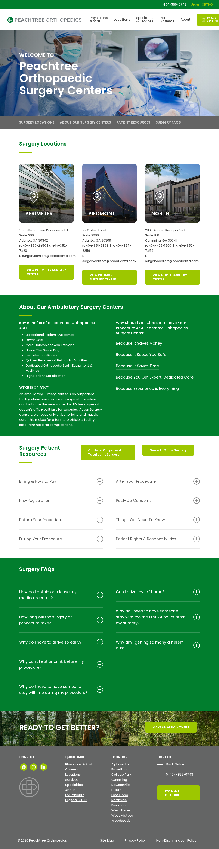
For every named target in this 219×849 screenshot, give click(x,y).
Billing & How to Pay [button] (37, 481)
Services (71, 779)
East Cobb (119, 795)
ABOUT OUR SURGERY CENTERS (85, 122)
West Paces (121, 810)
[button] (46, 272)
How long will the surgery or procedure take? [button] (45, 620)
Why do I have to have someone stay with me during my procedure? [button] (53, 689)
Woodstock (120, 820)
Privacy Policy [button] (135, 840)
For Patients (74, 795)
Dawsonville (120, 784)
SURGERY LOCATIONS (37, 122)
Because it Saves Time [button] (137, 365)
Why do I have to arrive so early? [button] (50, 642)
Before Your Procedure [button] (40, 519)
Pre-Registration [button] (34, 500)
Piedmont (119, 805)
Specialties (74, 784)
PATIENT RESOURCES (133, 122)
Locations (73, 774)
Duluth (116, 790)
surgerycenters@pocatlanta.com (49, 255)
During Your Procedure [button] (40, 539)
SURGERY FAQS (168, 122)
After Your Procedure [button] (136, 481)
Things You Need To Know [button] (140, 519)
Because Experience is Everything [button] (147, 388)
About (70, 790)
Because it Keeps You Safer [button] (142, 354)
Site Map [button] (107, 840)
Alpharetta (120, 764)
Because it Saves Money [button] (139, 343)
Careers (71, 769)
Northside (119, 800)
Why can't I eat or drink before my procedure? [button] (51, 664)
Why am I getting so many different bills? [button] (150, 645)
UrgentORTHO (76, 800)
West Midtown (122, 815)
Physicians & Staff (79, 764)
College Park (121, 774)
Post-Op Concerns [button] (134, 500)
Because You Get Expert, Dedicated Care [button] (155, 377)
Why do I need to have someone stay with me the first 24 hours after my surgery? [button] (150, 617)
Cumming (119, 779)
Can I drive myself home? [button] (140, 591)
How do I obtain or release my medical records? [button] (48, 594)
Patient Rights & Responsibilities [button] (146, 539)
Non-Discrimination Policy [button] (176, 840)
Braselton (119, 769)
